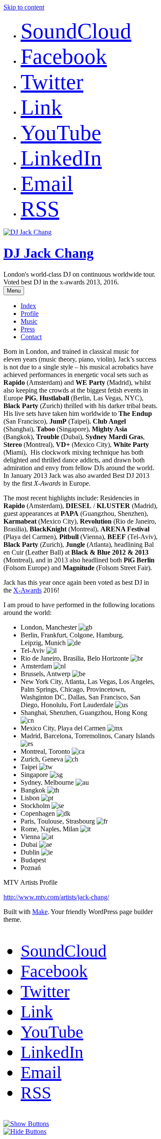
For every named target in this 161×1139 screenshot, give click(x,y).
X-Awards (27, 590)
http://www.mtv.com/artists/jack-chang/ (56, 897)
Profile (30, 313)
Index (28, 305)
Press (28, 329)
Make (40, 911)
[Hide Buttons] (24, 1131)
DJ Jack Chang (48, 253)
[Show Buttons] (26, 1123)
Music (29, 321)
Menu (14, 290)
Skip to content (23, 7)
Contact (31, 336)
